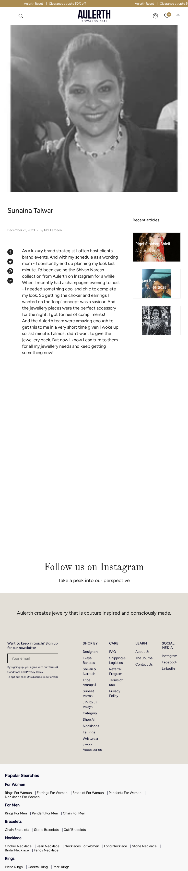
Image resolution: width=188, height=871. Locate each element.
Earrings (89, 732)
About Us (142, 652)
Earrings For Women (52, 793)
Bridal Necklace (17, 850)
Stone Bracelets (46, 830)
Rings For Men (16, 813)
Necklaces (91, 726)
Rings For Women (18, 793)
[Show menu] (12, 16)
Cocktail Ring (38, 867)
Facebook (169, 662)
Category (90, 713)
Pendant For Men (45, 813)
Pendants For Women (125, 793)
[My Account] (155, 16)
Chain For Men (74, 813)
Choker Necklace (18, 846)
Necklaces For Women (22, 797)
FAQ (112, 652)
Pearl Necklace (47, 846)
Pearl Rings (61, 867)
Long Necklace (115, 846)
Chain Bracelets (17, 830)
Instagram (169, 656)
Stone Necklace (144, 846)
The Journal (144, 658)
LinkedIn (168, 669)
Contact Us (144, 664)
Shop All (89, 719)
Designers (90, 652)
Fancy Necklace (46, 850)
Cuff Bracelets (75, 830)
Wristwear (90, 739)
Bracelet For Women (88, 793)
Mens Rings (14, 867)
